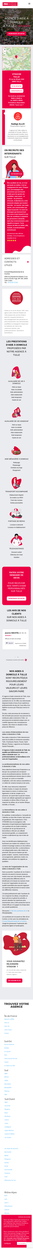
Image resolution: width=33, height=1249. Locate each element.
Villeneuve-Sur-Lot (10, 1180)
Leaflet (19, 69)
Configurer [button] (7, 1243)
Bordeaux (7, 1116)
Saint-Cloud (8, 1030)
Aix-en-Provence (9, 1044)
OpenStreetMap (24, 69)
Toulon (6, 1062)
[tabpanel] (15, 639)
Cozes (6, 1123)
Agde (6, 1073)
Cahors (7, 1120)
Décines (6, 1213)
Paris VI (6, 1023)
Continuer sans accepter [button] (24, 1217)
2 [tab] (18, 657)
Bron (5, 1195)
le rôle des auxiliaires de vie (19, 911)
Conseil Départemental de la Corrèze (14, 921)
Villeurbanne (8, 1206)
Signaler (11, 643)
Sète (5, 1094)
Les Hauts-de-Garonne (11, 1148)
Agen (6, 1102)
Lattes (6, 1080)
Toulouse (7, 1173)
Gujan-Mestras (9, 1130)
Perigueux (7, 1159)
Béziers (6, 1077)
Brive (6, 1113)
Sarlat (6, 1166)
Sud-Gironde (8, 1169)
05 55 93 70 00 (13, 282)
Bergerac (7, 1109)
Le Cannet (7, 1051)
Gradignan (8, 1127)
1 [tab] (15, 657)
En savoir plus (14, 980)
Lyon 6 (6, 1202)
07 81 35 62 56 (16, 86)
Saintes (6, 1162)
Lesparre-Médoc (10, 1134)
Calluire (6, 1209)
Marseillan (7, 1084)
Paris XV (6, 1026)
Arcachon (7, 1106)
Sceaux (6, 1033)
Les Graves (8, 1137)
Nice (5, 1055)
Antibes (6, 1048)
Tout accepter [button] (22, 1243)
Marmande (7, 1152)
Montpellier (8, 1087)
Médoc (6, 1155)
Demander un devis (16, 33)
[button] (16, 57)
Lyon (5, 1199)
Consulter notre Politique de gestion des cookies (16, 1239)
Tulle (5, 1177)
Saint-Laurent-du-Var (10, 1058)
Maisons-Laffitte (9, 1019)
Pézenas (6, 1091)
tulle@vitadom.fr (16, 91)
